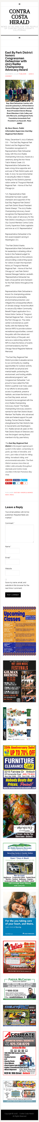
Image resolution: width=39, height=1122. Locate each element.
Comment (9, 523)
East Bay (17, 492)
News (7, 495)
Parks (12, 495)
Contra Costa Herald (19, 17)
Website (8, 569)
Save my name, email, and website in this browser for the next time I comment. (17, 585)
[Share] (14, 483)
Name (8, 547)
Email (8, 558)
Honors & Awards (26, 492)
